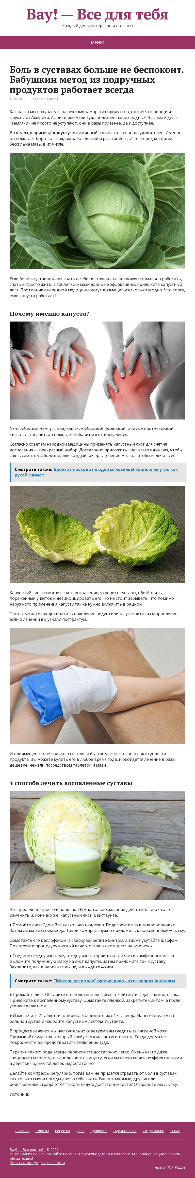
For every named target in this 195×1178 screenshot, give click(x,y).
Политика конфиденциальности (37, 1162)
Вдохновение (125, 1130)
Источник (19, 1094)
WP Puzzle (176, 1167)
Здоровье (37, 99)
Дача (80, 1130)
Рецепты (62, 1130)
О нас (175, 1130)
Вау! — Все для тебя (97, 14)
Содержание (153, 1130)
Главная (22, 1130)
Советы (52, 99)
